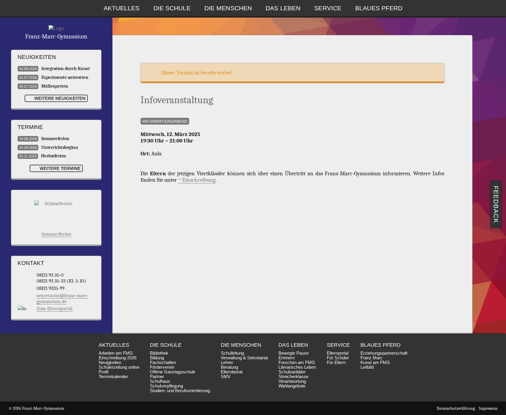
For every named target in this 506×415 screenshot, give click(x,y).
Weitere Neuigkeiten (59, 98)
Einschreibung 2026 (117, 358)
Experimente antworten (53, 77)
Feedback (496, 204)
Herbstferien (42, 156)
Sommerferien (44, 138)
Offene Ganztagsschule (172, 372)
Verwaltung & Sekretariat (244, 358)
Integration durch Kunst (54, 68)
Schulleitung (232, 353)
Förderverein (162, 367)
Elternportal (337, 353)
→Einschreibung (197, 180)
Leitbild (367, 367)
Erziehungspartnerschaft (383, 353)
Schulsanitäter (292, 372)
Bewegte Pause (293, 353)
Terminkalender (113, 376)
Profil (103, 372)
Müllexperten (43, 86)
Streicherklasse (293, 376)
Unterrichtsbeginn (48, 147)
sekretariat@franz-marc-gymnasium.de (63, 298)
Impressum (488, 408)
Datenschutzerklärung (456, 408)
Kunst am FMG (375, 362)
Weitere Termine (59, 168)
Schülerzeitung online (119, 367)
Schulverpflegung (166, 386)
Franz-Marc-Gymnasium (56, 36)
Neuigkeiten (110, 362)
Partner (157, 376)
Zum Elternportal (55, 308)
